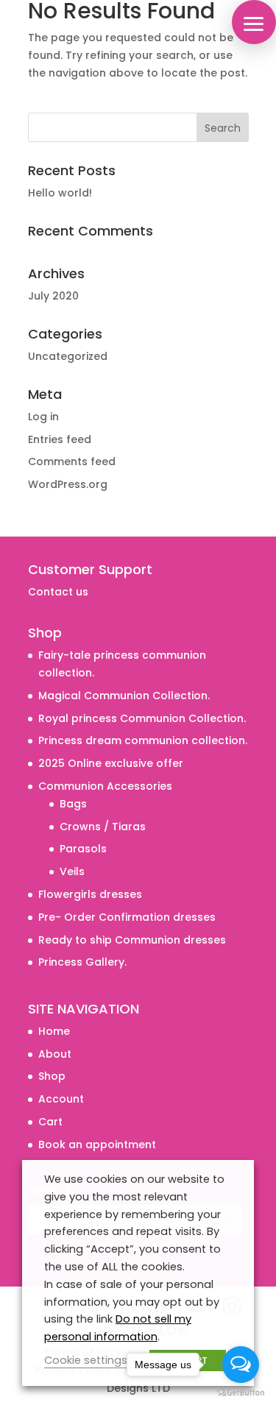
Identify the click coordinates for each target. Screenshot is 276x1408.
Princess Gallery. (82, 962)
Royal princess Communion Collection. (142, 718)
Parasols (83, 848)
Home (54, 1031)
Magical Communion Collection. (124, 695)
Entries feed (59, 439)
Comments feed (72, 461)
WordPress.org (67, 484)
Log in (43, 416)
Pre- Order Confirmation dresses (127, 917)
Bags (73, 803)
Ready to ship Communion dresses (132, 940)
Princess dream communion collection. (142, 740)
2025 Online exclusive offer (110, 763)
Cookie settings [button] (85, 1360)
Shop (52, 1076)
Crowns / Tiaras (103, 826)
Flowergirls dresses (90, 894)
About (54, 1054)
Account (61, 1099)
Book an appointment (97, 1144)
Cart (50, 1121)
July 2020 (53, 296)
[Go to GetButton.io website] (240, 1393)
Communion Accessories (105, 786)
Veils (72, 871)
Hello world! (60, 192)
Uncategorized (67, 356)
